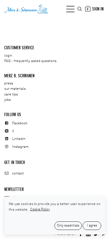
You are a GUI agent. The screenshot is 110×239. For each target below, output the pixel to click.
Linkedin (18, 139)
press (8, 83)
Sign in (98, 9)
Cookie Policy (40, 209)
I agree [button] (92, 225)
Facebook (20, 123)
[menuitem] (80, 9)
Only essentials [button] (68, 225)
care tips (11, 94)
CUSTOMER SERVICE (19, 47)
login (8, 55)
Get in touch (14, 162)
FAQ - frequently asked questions (30, 61)
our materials (15, 89)
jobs (7, 100)
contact (18, 173)
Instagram (20, 147)
